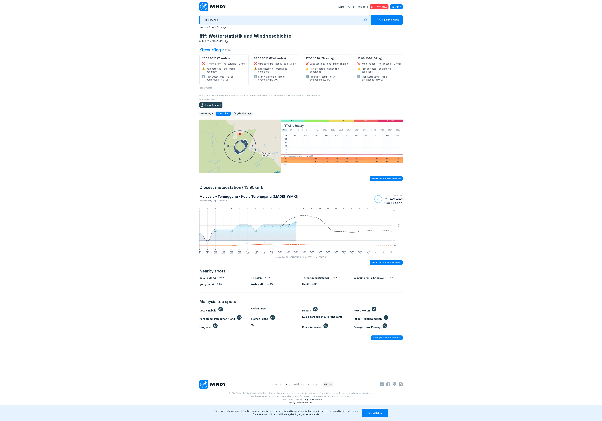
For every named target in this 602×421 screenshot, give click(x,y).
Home (202, 27)
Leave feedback (213, 105)
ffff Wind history (294, 126)
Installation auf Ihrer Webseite (386, 178)
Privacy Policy (295, 403)
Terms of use (307, 403)
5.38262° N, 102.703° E (211, 41)
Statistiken (223, 113)
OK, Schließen (375, 413)
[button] (226, 41)
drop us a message (313, 399)
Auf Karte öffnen (389, 20)
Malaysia (223, 27)
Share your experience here (386, 338)
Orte (351, 7)
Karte (341, 7)
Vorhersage (207, 113)
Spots (212, 27)
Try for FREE (380, 7)
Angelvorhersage (242, 113)
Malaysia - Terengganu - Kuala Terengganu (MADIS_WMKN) (249, 196)
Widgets (363, 7)
